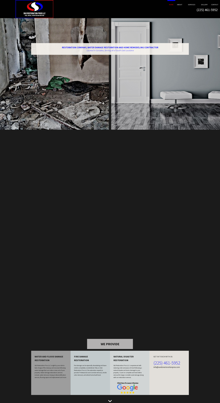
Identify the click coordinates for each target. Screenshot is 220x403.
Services (191, 5)
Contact (214, 5)
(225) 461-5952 (207, 9)
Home (171, 5)
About (179, 5)
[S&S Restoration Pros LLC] (27, 9)
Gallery (204, 5)
